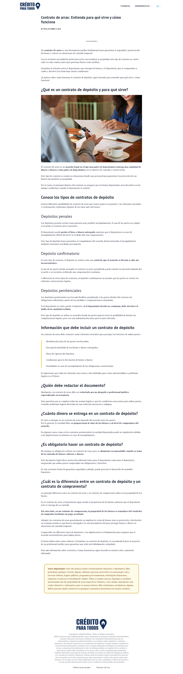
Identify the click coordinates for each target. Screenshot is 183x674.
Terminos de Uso (103, 667)
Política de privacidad (81, 667)
